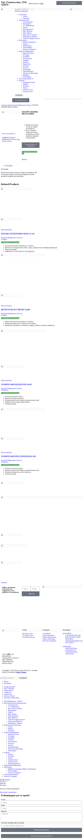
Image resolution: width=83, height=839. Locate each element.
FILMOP (4, 583)
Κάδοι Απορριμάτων (29, 42)
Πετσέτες (26, 66)
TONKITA (4, 390)
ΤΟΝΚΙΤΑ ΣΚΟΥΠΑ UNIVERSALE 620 (18, 456)
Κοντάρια (26, 55)
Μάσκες (10, 729)
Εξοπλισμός (23, 40)
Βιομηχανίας (27, 24)
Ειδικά (25, 27)
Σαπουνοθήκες (27, 47)
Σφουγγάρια (27, 69)
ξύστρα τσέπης (7, 141)
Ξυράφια (26, 60)
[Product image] (11, 220)
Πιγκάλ (25, 44)
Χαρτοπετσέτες (28, 90)
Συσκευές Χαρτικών (29, 49)
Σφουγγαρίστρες (28, 71)
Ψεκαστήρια (27, 77)
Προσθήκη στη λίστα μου (11, 242)
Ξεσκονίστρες (27, 58)
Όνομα (3, 799)
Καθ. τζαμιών (27, 33)
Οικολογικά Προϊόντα (26, 79)
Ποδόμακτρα (27, 46)
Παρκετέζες (27, 64)
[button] (62, 98)
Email (3, 805)
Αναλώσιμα (23, 14)
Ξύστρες (25, 62)
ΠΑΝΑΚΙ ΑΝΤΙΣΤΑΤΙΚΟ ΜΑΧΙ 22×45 (17, 234)
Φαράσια (26, 75)
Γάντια (25, 16)
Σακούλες (26, 18)
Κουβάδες (26, 57)
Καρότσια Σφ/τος (28, 53)
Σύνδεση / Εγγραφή (10, 776)
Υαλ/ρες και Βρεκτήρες (30, 73)
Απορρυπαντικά (24, 20)
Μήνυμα (3, 811)
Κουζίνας (26, 86)
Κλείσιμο (3, 781)
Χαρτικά (21, 80)
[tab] (22, 166)
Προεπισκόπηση (6, 230)
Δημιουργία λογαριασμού (8, 792)
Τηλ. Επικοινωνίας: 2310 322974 (14, 3)
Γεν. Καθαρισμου (28, 25)
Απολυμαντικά (27, 22)
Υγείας (25, 88)
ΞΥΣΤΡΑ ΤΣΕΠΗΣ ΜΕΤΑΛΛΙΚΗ (12, 823)
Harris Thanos (21, 672)
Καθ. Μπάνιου (27, 31)
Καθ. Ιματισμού (28, 29)
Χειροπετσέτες (28, 91)
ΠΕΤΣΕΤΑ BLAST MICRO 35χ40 (15, 309)
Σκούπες (25, 68)
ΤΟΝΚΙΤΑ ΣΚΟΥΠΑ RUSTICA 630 (16, 384)
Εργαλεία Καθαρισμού (26, 51)
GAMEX (4, 239)
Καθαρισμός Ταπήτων (30, 36)
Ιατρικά (25, 84)
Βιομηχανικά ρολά (29, 82)
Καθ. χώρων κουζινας (30, 35)
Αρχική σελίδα (6, 105)
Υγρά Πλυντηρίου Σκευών (31, 38)
